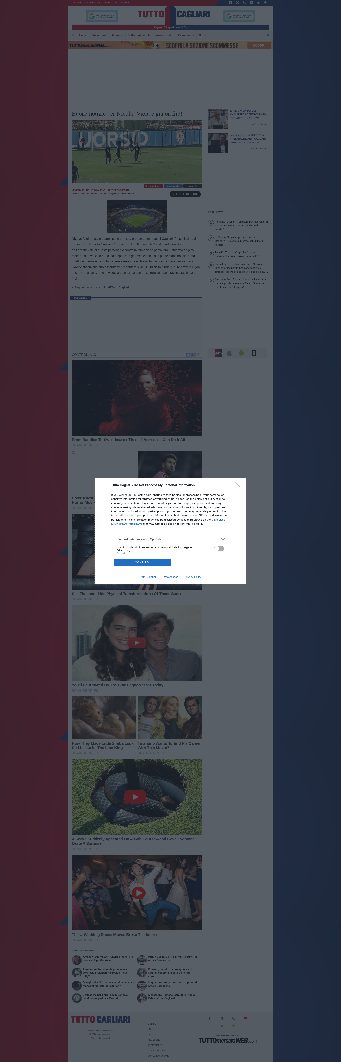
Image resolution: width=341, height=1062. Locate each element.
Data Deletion (148, 576)
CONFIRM (142, 562)
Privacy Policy (192, 576)
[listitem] (170, 539)
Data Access (170, 576)
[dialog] (170, 531)
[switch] (219, 548)
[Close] (238, 485)
